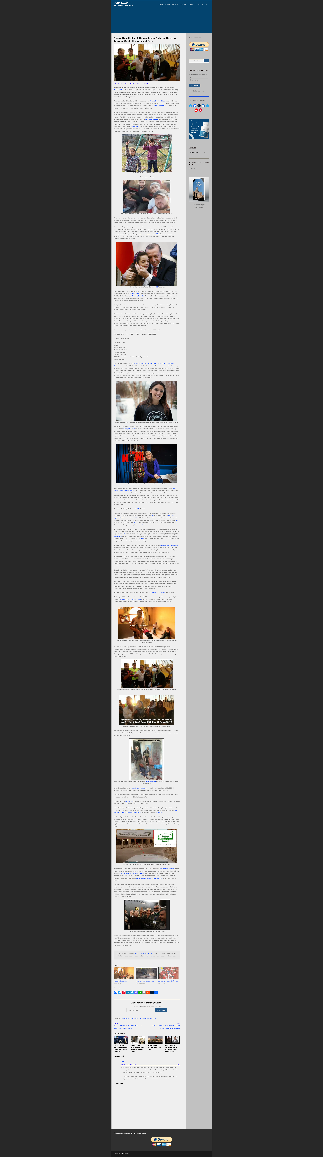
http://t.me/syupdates (144, 954)
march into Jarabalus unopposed (159, 525)
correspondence (130, 801)
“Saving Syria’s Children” (157, 101)
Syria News (121, 2)
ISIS (157, 287)
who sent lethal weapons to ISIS (148, 234)
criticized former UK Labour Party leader (132, 873)
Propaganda (148, 1018)
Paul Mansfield (129, 83)
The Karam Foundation (139, 363)
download (159, 812)
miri (122, 1061)
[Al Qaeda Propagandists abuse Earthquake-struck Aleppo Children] (146, 973)
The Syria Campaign (138, 296)
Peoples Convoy (135, 293)
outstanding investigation (138, 788)
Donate (149, 956)
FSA (138, 509)
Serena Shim (118, 536)
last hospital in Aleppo (151, 119)
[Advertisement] (161, 20)
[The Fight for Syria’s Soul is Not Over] (155, 1040)
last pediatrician (135, 126)
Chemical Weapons (132, 1018)
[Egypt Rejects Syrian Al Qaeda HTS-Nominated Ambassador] (172, 1040)
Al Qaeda (122, 1018)
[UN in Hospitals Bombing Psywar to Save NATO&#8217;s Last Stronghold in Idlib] (168, 973)
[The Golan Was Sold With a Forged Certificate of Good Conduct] (121, 1040)
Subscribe (161, 1010)
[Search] (206, 60)
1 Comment (146, 83)
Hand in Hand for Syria (160, 105)
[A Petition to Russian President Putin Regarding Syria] (138, 1040)
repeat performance (129, 429)
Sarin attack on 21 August (167, 868)
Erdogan (141, 1018)
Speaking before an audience (169, 545)
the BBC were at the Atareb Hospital (130, 599)
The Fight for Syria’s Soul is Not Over (154, 1047)
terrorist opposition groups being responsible (149, 878)
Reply (178, 1064)
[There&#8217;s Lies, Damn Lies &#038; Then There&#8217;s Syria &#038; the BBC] (124, 973)
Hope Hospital (118, 89)
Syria (138, 83)
